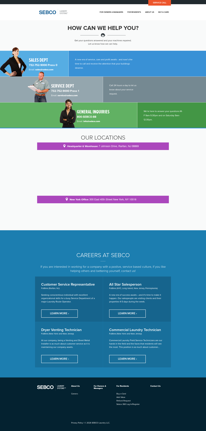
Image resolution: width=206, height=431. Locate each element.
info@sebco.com (91, 121)
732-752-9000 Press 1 (65, 91)
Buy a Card (163, 12)
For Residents (134, 12)
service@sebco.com (68, 95)
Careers (74, 394)
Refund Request (123, 401)
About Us (149, 12)
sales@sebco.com (44, 70)
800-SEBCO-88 (86, 116)
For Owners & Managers (111, 12)
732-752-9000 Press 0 (43, 65)
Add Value (120, 397)
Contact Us (155, 386)
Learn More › (59, 313)
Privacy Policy (77, 423)
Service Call (159, 3)
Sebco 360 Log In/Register (128, 404)
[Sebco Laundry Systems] (53, 12)
